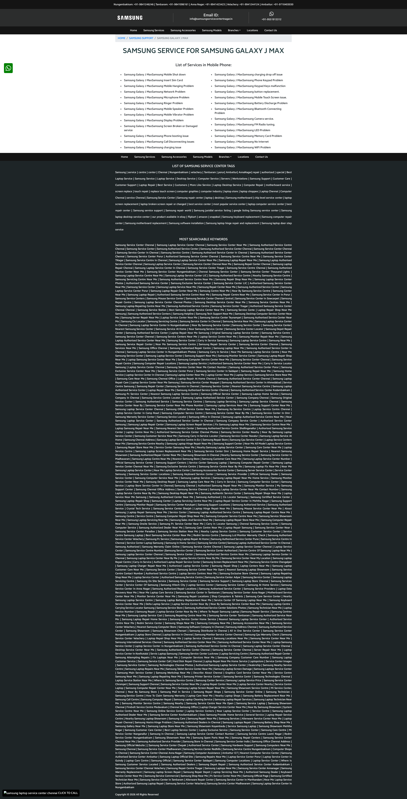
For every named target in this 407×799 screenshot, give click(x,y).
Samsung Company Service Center (237, 420)
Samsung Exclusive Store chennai (239, 573)
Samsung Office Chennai (153, 348)
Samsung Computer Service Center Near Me (204, 359)
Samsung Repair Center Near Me (217, 287)
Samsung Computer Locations (233, 760)
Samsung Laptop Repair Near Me (238, 260)
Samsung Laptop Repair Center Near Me (174, 290)
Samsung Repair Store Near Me (135, 447)
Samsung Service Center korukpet (176, 504)
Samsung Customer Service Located (137, 764)
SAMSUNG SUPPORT (141, 38)
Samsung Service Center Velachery (186, 783)
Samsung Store (191, 458)
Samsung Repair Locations (194, 596)
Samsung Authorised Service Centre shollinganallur (227, 428)
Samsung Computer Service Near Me (157, 477)
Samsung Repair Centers (246, 737)
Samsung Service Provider (232, 474)
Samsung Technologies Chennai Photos (171, 665)
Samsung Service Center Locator (244, 329)
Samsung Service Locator (172, 416)
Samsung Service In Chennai (183, 386)
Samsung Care (177, 718)
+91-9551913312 (271, 19)
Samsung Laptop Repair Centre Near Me (267, 512)
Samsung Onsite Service (143, 523)
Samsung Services (153, 30)
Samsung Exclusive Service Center (191, 283)
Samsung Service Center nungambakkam (172, 271)
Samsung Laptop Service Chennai (259, 401)
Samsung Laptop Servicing (221, 401)
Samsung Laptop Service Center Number (267, 458)
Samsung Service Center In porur (271, 294)
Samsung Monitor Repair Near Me (259, 336)
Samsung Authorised (208, 497)
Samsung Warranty (174, 695)
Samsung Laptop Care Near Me (196, 481)
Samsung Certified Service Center (270, 497)
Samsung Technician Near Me (265, 607)
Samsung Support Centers (171, 462)
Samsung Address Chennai (241, 626)
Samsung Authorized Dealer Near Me (161, 527)
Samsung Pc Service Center (132, 393)
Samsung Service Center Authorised (217, 550)
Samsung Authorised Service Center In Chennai (213, 646)
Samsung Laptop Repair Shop (132, 500)
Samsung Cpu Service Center (247, 439)
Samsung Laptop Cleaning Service (193, 699)
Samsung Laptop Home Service (260, 393)
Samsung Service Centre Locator (161, 397)
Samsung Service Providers (260, 588)
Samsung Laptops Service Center (273, 668)
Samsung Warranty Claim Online (161, 546)
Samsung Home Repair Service (250, 451)
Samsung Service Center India (232, 741)
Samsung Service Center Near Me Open (201, 569)
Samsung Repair (146, 611)
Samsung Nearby (173, 703)
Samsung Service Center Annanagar (259, 768)
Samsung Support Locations (214, 504)
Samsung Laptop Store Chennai (250, 581)
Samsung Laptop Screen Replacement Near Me (163, 451)
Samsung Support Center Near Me (270, 405)
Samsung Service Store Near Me (273, 374)
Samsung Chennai (185, 485)
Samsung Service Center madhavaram (160, 749)
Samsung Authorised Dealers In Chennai (197, 722)
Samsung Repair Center (151, 386)
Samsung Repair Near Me (256, 371)
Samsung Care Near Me (131, 378)
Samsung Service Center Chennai (135, 244)
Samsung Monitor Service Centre (142, 703)
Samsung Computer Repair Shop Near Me (180, 516)
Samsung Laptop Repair (141, 294)
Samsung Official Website (130, 745)
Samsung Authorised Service (152, 401)
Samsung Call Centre (127, 699)
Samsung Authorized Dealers (179, 764)
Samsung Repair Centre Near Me (231, 294)
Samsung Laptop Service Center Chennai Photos (163, 302)
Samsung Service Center (141, 248)
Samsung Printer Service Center (203, 676)
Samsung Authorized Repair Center (270, 653)
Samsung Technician (278, 691)
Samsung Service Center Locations (150, 474)
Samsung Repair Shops (207, 691)
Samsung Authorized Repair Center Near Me (155, 455)
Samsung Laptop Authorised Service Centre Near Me (253, 416)
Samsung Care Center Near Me (263, 447)
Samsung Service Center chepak (168, 745)
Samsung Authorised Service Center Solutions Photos (216, 607)
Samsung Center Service (210, 680)
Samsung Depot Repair (213, 764)
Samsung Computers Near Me (273, 745)
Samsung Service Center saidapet (193, 760)
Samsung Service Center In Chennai (138, 252)
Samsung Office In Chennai (205, 416)
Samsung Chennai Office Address (156, 489)
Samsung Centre (125, 516)
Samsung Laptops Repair (237, 722)
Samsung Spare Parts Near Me (211, 737)
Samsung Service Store (169, 607)
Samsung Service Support (215, 581)
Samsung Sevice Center (179, 554)
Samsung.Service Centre (130, 695)
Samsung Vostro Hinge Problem (153, 722)
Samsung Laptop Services (196, 477)
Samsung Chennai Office (161, 378)
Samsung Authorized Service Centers (150, 313)
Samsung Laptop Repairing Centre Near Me (140, 306)
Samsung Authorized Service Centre (188, 306)
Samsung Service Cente (241, 309)
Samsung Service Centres (187, 401)
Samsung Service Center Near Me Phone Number (174, 405)
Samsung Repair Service (255, 611)
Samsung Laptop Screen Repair (163, 772)
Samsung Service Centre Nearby (146, 443)
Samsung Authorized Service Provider (159, 741)
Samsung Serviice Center (132, 665)
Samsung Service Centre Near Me (241, 256)
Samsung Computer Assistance (202, 752)
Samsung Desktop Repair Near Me (178, 493)
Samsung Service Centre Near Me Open (210, 703)
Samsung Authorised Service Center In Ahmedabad (252, 382)
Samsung (120, 313)
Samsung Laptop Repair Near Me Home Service (241, 477)
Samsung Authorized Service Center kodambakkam (260, 764)
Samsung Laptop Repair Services (233, 699)
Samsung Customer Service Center (260, 531)
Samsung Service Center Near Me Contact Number (197, 367)
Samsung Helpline (183, 313)
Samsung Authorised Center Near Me (171, 497)
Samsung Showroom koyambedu (206, 726)
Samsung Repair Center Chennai (252, 264)
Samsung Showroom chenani (169, 630)
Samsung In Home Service (181, 542)
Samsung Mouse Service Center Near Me (258, 508)
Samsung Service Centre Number (144, 550)
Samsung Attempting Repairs (133, 657)
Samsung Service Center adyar (223, 577)
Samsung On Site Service (152, 581)
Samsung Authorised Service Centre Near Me (186, 279)
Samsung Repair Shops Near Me (263, 493)
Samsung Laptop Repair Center (146, 424)
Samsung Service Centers (130, 298)
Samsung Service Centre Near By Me (221, 466)
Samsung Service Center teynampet (221, 317)
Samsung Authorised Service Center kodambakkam (261, 390)
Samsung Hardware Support (237, 745)
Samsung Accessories (183, 30)
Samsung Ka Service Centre (235, 409)
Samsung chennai (125, 749)
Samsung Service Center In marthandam (239, 779)
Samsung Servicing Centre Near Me (136, 279)
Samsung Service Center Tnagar (229, 306)
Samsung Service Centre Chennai (246, 267)
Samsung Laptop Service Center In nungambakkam (160, 325)
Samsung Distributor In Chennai (208, 630)
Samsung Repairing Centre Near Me (186, 615)
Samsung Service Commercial (162, 775)
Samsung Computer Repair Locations (155, 363)
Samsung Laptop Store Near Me (167, 726)
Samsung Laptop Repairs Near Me (145, 668)
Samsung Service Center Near (273, 527)
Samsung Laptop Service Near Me (177, 287)
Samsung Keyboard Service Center (194, 474)
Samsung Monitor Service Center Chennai (219, 634)
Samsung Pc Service (158, 539)
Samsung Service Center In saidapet (217, 371)
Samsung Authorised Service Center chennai (184, 649)
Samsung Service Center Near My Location (246, 558)
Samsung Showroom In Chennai (201, 455)
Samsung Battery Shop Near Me (272, 722)
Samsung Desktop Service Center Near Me (221, 302)
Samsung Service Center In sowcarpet (257, 298)
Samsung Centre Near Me (215, 290)
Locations (252, 30)
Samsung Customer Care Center (144, 730)
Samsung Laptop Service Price (244, 680)
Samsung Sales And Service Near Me (191, 519)
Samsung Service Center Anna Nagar (244, 592)
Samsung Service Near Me (238, 321)
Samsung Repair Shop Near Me (234, 279)
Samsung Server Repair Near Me (140, 317)
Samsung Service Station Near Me (178, 531)
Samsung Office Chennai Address (271, 741)
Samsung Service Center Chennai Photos (194, 432)
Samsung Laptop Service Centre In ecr (179, 439)
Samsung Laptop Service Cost (145, 615)
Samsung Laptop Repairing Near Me (160, 676)
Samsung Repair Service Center (218, 344)
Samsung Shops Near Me (180, 623)
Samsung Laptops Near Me (221, 768)
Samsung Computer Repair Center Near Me (151, 688)
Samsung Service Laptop (251, 703)
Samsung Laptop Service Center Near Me (193, 260)
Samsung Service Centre (175, 252)
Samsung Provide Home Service (225, 714)
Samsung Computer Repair (156, 699)
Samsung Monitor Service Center (237, 355)
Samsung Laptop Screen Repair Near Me (202, 688)
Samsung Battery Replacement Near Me (267, 695)
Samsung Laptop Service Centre (248, 340)
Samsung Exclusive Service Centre (176, 466)
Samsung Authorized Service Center (259, 287)
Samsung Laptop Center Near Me (185, 374)
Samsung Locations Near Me (231, 638)
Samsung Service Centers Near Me (177, 336)
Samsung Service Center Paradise (135, 531)
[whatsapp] (8, 431)
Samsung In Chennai (162, 733)
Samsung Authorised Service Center (178, 248)
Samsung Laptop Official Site (177, 756)
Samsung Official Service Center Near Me (191, 409)
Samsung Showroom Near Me (173, 737)
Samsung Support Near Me (200, 355)
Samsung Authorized (127, 546)
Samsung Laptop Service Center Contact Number (206, 733)
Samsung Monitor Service (259, 485)
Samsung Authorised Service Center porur (254, 367)
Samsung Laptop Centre (276, 603)
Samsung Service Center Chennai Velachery (140, 768)
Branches (233, 30)
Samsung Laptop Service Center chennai (139, 409)
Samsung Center (162, 500)
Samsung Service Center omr (212, 451)
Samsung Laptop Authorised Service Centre (215, 512)
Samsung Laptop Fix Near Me (262, 466)
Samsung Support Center (228, 443)
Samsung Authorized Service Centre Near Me (223, 554)
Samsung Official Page (256, 775)
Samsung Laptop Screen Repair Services (189, 424)
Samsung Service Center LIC (231, 283)
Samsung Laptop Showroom (253, 569)
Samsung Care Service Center (264, 596)
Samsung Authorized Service (249, 504)
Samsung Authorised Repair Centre (191, 348)
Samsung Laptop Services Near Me (227, 405)
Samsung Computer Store (162, 626)
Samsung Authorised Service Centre (230, 275)
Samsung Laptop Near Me (229, 348)
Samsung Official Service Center (220, 393)
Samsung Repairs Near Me (211, 756)
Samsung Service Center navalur (239, 435)
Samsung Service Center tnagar (206, 267)
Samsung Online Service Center (166, 710)
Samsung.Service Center (256, 577)
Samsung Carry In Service (214, 351)
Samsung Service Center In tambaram (198, 592)
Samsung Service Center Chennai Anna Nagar (156, 752)
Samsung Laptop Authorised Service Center (209, 397)
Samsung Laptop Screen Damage (233, 668)
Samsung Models (212, 30)
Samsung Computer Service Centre (183, 413)
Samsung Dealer (269, 474)
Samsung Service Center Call (154, 661)
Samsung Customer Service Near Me (156, 435)
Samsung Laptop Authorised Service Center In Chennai (259, 542)
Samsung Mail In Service (175, 691)
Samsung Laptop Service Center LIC (186, 275)
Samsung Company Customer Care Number (243, 657)
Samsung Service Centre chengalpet (271, 561)
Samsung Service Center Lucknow (199, 653)
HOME (121, 38)
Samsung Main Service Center (135, 672)
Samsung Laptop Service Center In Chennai (160, 267)
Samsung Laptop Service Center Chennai (181, 244)
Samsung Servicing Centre (162, 321)
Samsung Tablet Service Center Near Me (189, 668)
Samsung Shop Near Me (195, 775)
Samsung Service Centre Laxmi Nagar (260, 733)
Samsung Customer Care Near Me (222, 458)
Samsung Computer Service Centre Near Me (232, 516)
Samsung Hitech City (173, 584)
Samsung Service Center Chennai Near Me (207, 264)
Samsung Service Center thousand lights (266, 271)
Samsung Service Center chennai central (210, 298)
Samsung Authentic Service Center (221, 493)
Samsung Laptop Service (193, 363)
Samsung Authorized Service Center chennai (244, 378)
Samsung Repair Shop (225, 565)
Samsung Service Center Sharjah (173, 508)
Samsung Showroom (138, 630)
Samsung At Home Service (263, 584)
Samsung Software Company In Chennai (201, 626)
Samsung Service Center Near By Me (228, 413)
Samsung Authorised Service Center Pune (235, 539)
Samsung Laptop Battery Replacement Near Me (183, 600)
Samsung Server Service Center (255, 470)
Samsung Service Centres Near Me (269, 302)
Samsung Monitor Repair (139, 504)
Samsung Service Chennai (192, 489)
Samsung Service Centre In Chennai (147, 260)
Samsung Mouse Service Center (165, 298)
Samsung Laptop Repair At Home (190, 539)
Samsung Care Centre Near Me (204, 527)
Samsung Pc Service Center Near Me (182, 523)
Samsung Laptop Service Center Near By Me (152, 558)
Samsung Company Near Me (214, 623)
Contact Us (270, 30)
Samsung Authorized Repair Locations (174, 588)
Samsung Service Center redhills (202, 749)
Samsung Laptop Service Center (163, 264)
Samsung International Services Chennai (138, 642)
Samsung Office (189, 707)
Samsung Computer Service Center (258, 481)
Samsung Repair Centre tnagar (185, 768)
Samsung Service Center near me (270, 638)
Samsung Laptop (217, 462)
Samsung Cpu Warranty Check (262, 634)
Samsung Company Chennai (253, 397)
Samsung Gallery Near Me (130, 726)
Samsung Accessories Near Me (251, 623)
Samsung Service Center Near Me (227, 244)
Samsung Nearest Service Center (175, 428)
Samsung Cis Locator (133, 321)
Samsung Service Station (152, 309)
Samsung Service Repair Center (134, 344)
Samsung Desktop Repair (161, 481)
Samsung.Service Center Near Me (180, 684)
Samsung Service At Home (171, 329)
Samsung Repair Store (215, 439)
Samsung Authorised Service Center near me (190, 642)
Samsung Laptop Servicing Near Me (148, 519)
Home (133, 30)
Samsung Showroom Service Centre (248, 688)
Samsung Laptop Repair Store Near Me (237, 519)
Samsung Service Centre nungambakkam (247, 749)
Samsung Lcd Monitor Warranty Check (243, 535)
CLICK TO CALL (67, 793)
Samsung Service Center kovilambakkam (174, 714)
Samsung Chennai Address (139, 439)
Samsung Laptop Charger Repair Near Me (142, 565)
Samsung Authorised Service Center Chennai (226, 248)
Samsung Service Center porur (145, 256)
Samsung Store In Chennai (198, 741)
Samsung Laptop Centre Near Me (151, 458)
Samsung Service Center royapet (200, 382)
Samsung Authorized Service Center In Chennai (220, 252)
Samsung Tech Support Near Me (214, 313)
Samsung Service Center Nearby (240, 432)
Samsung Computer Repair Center (250, 462)
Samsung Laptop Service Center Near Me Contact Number (244, 489)
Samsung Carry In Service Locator (199, 435)
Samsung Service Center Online (244, 691)
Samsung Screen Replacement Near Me (225, 561)
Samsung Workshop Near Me (174, 672)
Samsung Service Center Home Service (193, 619)
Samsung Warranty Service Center (135, 416)
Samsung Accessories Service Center (213, 470)
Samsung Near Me (280, 340)
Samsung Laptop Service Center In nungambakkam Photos (162, 351)
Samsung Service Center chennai (273, 248)
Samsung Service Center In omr (271, 413)
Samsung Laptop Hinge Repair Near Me (189, 443)
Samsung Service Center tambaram (229, 615)
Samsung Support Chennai (144, 684)
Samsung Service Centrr (237, 676)
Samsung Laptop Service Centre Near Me (139, 275)
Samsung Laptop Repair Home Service (145, 619)
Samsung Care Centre (274, 730)
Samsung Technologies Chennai (272, 676)
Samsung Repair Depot (197, 772)
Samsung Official (161, 760)
